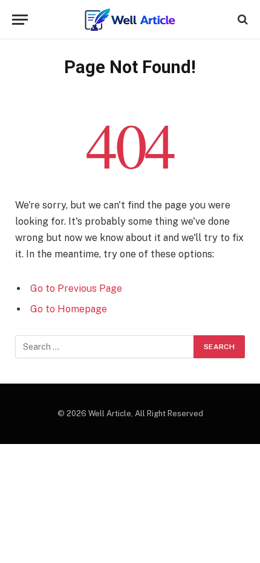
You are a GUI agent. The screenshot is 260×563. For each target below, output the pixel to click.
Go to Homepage (68, 309)
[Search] (241, 19)
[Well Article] (130, 19)
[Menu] (20, 19)
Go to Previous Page (76, 288)
